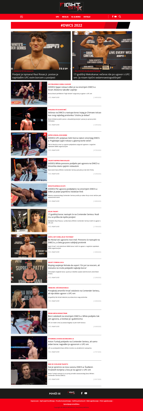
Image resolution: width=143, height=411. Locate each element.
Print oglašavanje (106, 401)
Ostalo (86, 16)
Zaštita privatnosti (78, 401)
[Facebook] (112, 16)
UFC (57, 16)
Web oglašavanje (93, 401)
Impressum (35, 401)
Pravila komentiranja (63, 401)
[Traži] (119, 16)
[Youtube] (116, 16)
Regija (65, 16)
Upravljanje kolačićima (71, 404)
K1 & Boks (76, 16)
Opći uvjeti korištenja (47, 401)
